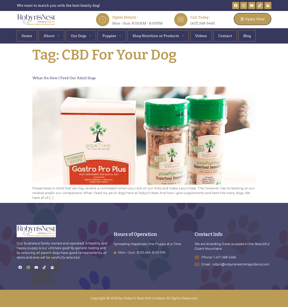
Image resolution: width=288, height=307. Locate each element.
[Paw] (267, 5)
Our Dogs (78, 36)
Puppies (109, 36)
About (48, 36)
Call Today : (200, 17)
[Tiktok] (259, 5)
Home (27, 36)
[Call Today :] (180, 19)
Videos (201, 36)
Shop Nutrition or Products (155, 36)
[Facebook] (235, 5)
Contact (225, 36)
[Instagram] (243, 5)
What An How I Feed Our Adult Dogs (64, 78)
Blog (247, 36)
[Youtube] (251, 5)
